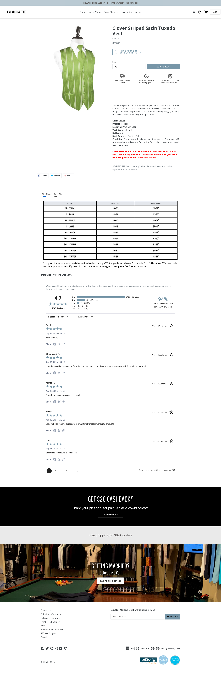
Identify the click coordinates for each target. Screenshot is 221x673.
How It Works (94, 12)
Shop (82, 12)
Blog (43, 625)
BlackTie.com (52, 662)
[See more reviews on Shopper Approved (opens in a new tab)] (63, 344)
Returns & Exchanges (51, 618)
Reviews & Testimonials (52, 629)
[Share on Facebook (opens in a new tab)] (54, 344)
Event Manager (111, 12)
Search (44, 637)
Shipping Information (51, 614)
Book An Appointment (110, 580)
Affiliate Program (49, 633)
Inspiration (127, 12)
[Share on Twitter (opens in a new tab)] (59, 344)
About (138, 12)
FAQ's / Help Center (50, 621)
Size (114, 62)
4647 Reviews (61, 308)
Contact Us (46, 610)
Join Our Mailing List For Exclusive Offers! (132, 610)
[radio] (110, 297)
